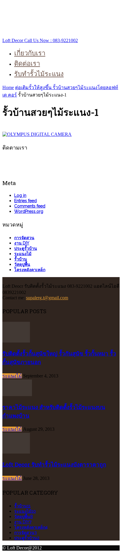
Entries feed (25, 200)
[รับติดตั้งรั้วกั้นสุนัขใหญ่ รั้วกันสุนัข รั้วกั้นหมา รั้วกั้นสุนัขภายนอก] (16, 340)
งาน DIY (21, 243)
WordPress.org (28, 211)
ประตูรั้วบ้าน (25, 248)
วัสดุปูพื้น (22, 264)
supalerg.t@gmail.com (47, 297)
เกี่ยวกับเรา (29, 53)
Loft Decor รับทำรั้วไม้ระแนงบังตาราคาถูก (54, 464)
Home (8, 87)
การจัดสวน (24, 237)
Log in (20, 195)
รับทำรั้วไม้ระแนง (39, 73)
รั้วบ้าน (20, 259)
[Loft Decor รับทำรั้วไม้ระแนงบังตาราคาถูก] (16, 451)
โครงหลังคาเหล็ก (29, 269)
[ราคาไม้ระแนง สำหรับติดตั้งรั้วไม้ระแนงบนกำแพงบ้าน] (17, 394)
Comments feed (29, 206)
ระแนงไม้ (22, 253)
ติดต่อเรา (27, 63)
